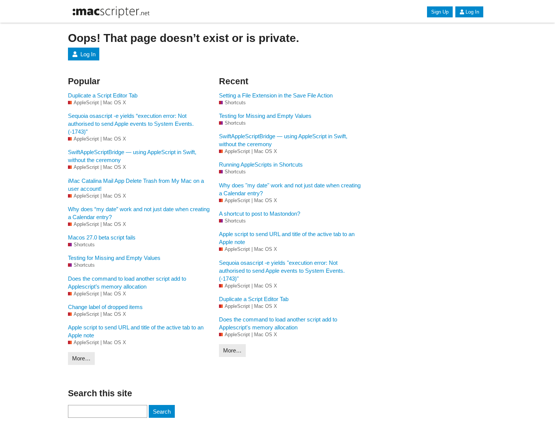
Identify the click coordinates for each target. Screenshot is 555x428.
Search (162, 411)
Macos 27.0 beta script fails (102, 237)
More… (81, 358)
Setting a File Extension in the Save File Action (276, 95)
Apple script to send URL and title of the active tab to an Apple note (136, 331)
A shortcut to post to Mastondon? (259, 213)
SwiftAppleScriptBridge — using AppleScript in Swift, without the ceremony (132, 156)
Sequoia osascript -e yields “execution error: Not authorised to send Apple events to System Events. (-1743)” (131, 124)
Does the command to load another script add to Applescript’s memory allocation (127, 282)
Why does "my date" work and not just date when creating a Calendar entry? (290, 189)
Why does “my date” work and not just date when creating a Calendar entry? (139, 213)
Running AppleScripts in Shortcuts (261, 164)
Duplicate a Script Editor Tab (102, 95)
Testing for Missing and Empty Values (114, 258)
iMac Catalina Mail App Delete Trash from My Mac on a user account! (136, 185)
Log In (472, 12)
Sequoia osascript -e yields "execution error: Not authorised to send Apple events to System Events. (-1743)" (282, 271)
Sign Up (440, 12)
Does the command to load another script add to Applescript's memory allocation (278, 323)
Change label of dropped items (105, 307)
